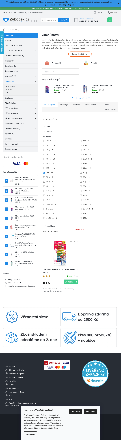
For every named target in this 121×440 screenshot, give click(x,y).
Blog (11, 396)
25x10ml (88, 200)
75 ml (87, 154)
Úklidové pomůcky (12, 144)
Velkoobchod (14, 388)
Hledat (64, 20)
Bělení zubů (9, 134)
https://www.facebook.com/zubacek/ (21, 286)
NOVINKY (8, 40)
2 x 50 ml (88, 209)
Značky (11, 399)
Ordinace (8, 139)
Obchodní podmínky (20, 13)
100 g (87, 173)
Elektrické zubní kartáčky (14, 56)
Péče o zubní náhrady (13, 118)
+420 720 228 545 (15, 283)
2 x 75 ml (51, 209)
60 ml (50, 159)
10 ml (50, 145)
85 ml (50, 213)
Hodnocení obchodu (16, 392)
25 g (86, 186)
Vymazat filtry (79, 229)
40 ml (50, 186)
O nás (11, 385)
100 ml (51, 141)
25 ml (50, 200)
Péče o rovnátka (11, 113)
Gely (7, 93)
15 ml (86, 163)
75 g (49, 177)
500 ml (50, 168)
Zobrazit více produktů (78, 98)
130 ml (87, 195)
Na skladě (51, 119)
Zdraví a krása (10, 103)
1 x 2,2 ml (51, 218)
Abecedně (105, 105)
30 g (49, 195)
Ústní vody (9, 98)
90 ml (50, 163)
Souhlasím (90, 411)
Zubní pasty (9, 81)
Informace (6, 13)
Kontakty (12, 381)
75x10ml (51, 204)
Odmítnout (75, 411)
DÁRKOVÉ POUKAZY (13, 45)
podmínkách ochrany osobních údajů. (44, 428)
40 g (49, 150)
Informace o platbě (16, 377)
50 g (49, 182)
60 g (86, 182)
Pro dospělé (10, 86)
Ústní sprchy (9, 61)
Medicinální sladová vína (14, 123)
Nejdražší (76, 105)
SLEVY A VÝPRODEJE (13, 50)
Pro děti (9, 89)
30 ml (50, 154)
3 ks (86, 150)
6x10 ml (87, 159)
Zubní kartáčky (10, 66)
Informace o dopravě (37, 13)
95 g (86, 213)
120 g (50, 191)
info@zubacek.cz (14, 279)
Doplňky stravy (11, 149)
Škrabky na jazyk (11, 71)
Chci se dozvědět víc (79, 54)
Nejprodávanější (91, 105)
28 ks (86, 191)
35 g (86, 177)
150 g (87, 218)
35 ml (87, 204)
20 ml (86, 145)
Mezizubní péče (11, 76)
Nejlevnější (64, 105)
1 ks (86, 141)
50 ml (87, 168)
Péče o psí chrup (11, 108)
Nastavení (30, 434)
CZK (98, 13)
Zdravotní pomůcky (12, 128)
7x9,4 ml (51, 173)
